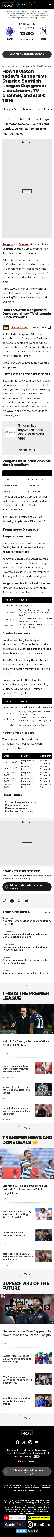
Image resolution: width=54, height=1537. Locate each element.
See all (48, 912)
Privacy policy (41, 1450)
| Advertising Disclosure (18, 18)
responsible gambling (27, 1500)
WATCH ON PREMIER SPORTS (27, 54)
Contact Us (11, 1450)
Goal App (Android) (24, 1453)
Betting (28, 1457)
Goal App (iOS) (41, 1453)
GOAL (6, 1500)
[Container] (10, 35)
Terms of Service (26, 1450)
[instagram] (30, 1443)
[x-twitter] (23, 1443)
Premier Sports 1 (19, 327)
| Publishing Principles (36, 18)
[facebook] (17, 1443)
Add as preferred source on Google (26, 887)
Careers (10, 1453)
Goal (17, 1485)
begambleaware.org (27, 1513)
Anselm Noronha (11, 65)
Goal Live (18, 1457)
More (27, 1128)
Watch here (39, 327)
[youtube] (36, 1443)
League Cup (27, 23)
